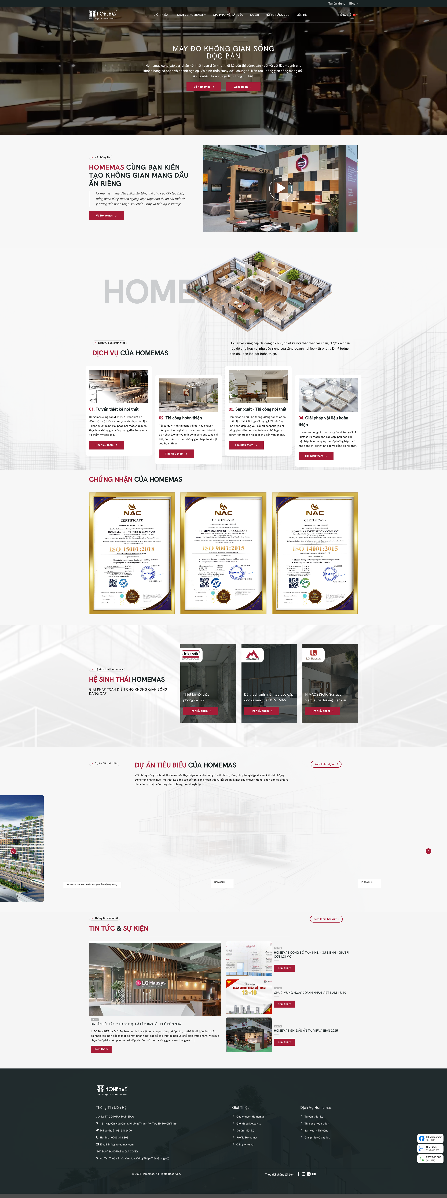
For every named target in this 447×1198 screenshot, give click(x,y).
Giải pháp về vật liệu (228, 15)
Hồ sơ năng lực (278, 15)
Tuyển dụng (336, 3)
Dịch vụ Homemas (190, 15)
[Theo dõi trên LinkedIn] (308, 1174)
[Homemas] (103, 14)
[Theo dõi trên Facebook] (298, 1174)
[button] (280, 188)
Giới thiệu (160, 15)
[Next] (428, 851)
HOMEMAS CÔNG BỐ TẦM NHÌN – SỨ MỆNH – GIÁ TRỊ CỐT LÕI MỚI (311, 954)
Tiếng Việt (345, 15)
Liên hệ (301, 15)
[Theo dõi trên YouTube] (313, 1174)
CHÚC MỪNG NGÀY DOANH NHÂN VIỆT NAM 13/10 (310, 993)
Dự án (254, 15)
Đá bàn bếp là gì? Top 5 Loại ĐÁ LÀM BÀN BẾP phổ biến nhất (137, 1024)
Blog (352, 3)
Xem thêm (101, 1049)
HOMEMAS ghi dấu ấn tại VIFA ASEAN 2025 (306, 1031)
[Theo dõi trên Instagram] (303, 1174)
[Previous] (13, 851)
